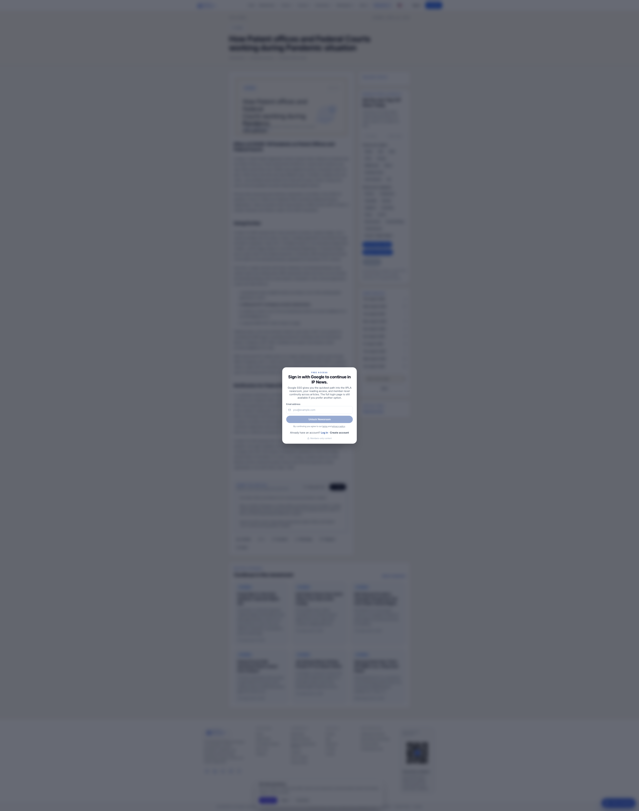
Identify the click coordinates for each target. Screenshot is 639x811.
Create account (339, 432)
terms (324, 426)
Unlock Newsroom (320, 419)
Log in (324, 432)
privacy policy (338, 426)
